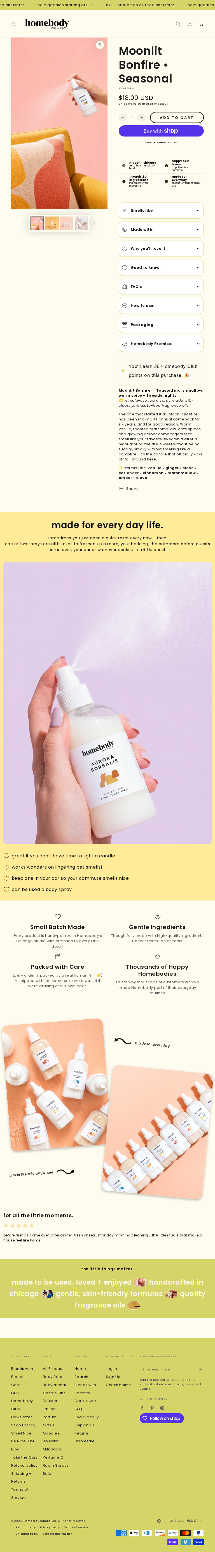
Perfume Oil (54, 1457)
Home (80, 1368)
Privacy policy (50, 1527)
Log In (111, 1368)
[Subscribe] (201, 1369)
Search (81, 1376)
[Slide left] (24, 223)
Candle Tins (54, 1393)
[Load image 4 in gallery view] (81, 223)
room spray (127, 88)
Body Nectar (55, 1384)
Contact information (58, 1533)
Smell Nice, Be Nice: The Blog (23, 1441)
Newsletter (21, 1417)
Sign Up (113, 1376)
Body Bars (52, 1376)
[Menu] (14, 24)
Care (16, 1384)
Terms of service (76, 1527)
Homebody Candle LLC (40, 1521)
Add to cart (177, 117)
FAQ (15, 1393)
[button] (178, 24)
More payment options (161, 142)
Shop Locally (23, 1425)
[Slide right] (94, 223)
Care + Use (85, 1400)
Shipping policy (26, 1533)
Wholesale (84, 1441)
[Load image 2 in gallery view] (52, 223)
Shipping (125, 103)
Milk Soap (52, 1449)
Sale (47, 1473)
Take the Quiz (24, 1457)
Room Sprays (56, 1465)
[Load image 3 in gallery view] (66, 223)
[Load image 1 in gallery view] (37, 223)
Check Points (118, 1384)
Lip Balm (51, 1441)
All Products (54, 1368)
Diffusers (51, 1400)
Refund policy (24, 1465)
